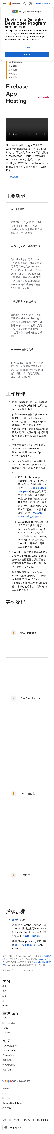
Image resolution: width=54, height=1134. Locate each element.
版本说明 (6, 1060)
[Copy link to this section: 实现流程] (28, 602)
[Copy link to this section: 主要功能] (28, 196)
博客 (4, 1018)
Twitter (5, 1028)
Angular (35, 935)
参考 (4, 991)
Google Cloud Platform (13, 1103)
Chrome (6, 1093)
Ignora (27, 47)
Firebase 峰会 (8, 1023)
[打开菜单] (5, 3)
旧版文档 (6, 1069)
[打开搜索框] (25, 3)
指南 (4, 986)
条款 (4, 1120)
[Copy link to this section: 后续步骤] (28, 912)
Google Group (9, 1055)
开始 (14, 919)
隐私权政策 (14, 1120)
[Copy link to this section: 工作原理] (28, 394)
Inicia (27, 54)
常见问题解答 (8, 1064)
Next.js (25, 935)
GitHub (5, 1005)
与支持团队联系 (9, 1045)
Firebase (6, 1098)
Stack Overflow (9, 1050)
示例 (4, 995)
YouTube (6, 1032)
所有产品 (6, 1107)
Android (6, 1088)
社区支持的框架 (23, 945)
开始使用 (14, 177)
